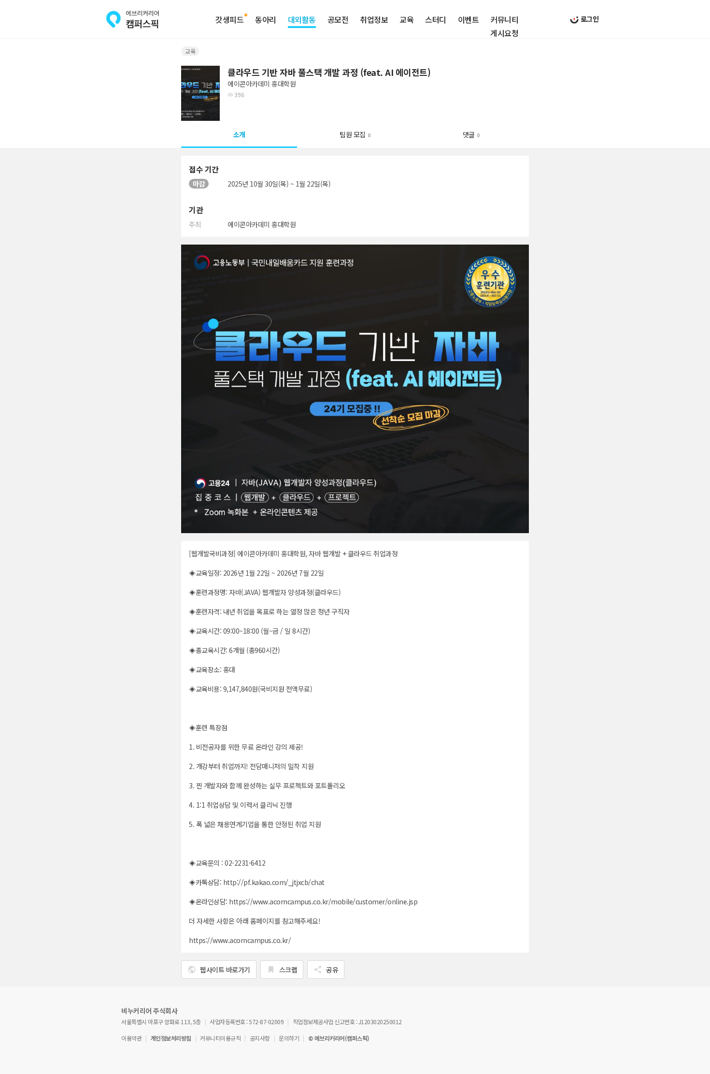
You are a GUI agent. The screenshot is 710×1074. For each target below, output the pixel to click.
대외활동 (302, 20)
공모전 (338, 20)
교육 (406, 20)
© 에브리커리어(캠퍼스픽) (338, 1038)
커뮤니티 (504, 20)
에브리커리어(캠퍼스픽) (132, 19)
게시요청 (504, 33)
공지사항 (260, 1038)
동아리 (265, 20)
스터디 (435, 20)
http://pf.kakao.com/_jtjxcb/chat (274, 882)
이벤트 (468, 20)
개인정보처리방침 (171, 1038)
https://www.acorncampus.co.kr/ (240, 940)
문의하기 (289, 1038)
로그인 (588, 19)
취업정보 (374, 20)
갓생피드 (229, 20)
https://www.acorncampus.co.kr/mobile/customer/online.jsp (323, 901)
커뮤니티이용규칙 (220, 1038)
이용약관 (131, 1038)
